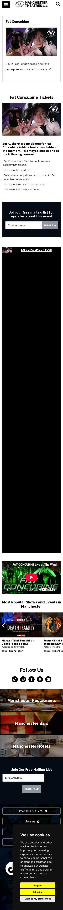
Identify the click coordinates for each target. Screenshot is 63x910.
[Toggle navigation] (6, 4)
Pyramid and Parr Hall (13, 647)
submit (49, 225)
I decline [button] (37, 892)
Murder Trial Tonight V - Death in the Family (18, 642)
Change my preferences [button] (38, 898)
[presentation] (3, 625)
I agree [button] (38, 885)
